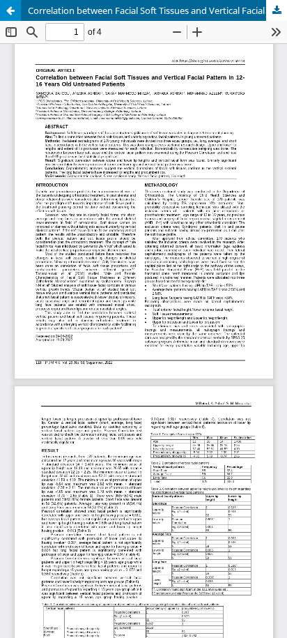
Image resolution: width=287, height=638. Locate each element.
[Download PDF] (276, 10)
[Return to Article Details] (10, 10)
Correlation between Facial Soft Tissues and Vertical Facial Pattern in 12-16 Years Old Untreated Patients (157, 10)
